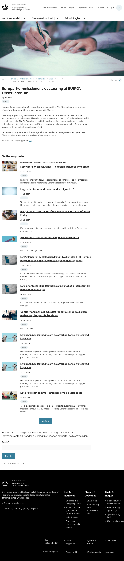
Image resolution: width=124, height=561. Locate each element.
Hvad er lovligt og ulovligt (113, 509)
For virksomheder (51, 541)
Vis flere (45, 421)
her (30, 140)
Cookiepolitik (71, 552)
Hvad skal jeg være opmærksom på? (93, 509)
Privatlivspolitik (51, 552)
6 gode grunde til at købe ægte (114, 502)
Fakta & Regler (72, 18)
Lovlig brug (92, 501)
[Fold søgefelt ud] (119, 8)
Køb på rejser (72, 517)
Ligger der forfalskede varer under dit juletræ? (47, 189)
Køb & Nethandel (11, 18)
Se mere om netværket (14, 503)
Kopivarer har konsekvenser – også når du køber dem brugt (54, 166)
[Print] (120, 80)
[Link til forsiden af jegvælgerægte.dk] (15, 483)
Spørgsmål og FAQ (113, 515)
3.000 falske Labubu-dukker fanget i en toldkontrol (49, 237)
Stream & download (42, 18)
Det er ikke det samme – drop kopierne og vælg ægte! (51, 392)
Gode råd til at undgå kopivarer (73, 502)
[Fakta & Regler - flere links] (84, 18)
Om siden (111, 540)
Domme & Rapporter (70, 542)
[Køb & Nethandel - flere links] (24, 18)
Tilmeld (8, 456)
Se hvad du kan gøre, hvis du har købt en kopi (73, 510)
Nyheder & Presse (91, 542)
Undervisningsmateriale (114, 521)
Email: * (5, 442)
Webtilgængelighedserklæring (94, 552)
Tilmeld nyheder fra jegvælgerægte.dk (21, 508)
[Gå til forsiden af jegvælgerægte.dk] (15, 8)
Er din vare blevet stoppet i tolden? (73, 524)
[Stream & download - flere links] (56, 18)
